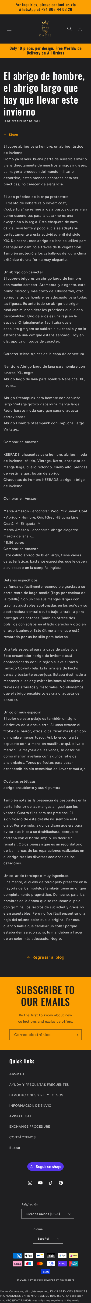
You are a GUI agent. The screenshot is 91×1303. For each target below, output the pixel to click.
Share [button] (13, 135)
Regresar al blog (48, 957)
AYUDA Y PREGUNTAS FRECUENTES (39, 1085)
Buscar (15, 1148)
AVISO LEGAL (20, 1116)
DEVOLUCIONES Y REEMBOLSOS (36, 1095)
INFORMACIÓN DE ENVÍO (30, 1106)
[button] (9, 29)
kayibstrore (35, 1279)
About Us (16, 1074)
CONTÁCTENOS (22, 1137)
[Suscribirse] (76, 1034)
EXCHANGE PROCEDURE (29, 1127)
